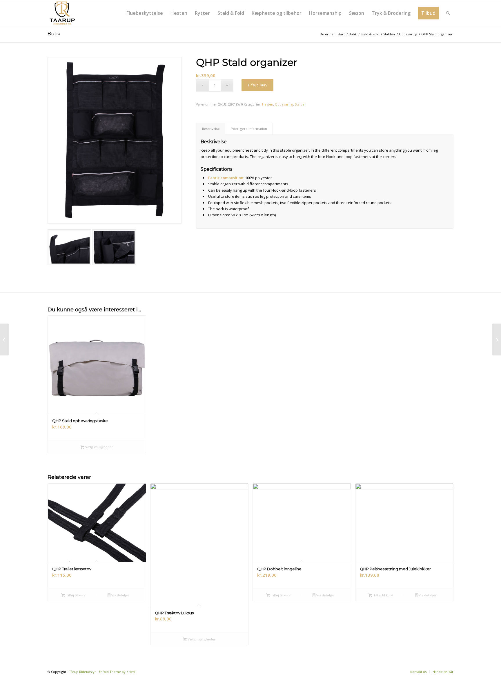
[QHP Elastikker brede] (496, 339)
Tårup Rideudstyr (82, 671)
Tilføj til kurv (257, 85)
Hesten (267, 104)
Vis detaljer (119, 595)
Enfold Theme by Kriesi (117, 671)
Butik (54, 34)
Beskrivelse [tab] (210, 128)
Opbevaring (284, 104)
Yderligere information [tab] (249, 128)
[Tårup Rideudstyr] (62, 13)
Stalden (300, 104)
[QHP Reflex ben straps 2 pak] (4, 339)
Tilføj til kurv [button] (75, 595)
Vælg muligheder (98, 447)
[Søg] (448, 13)
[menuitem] (145, 13)
